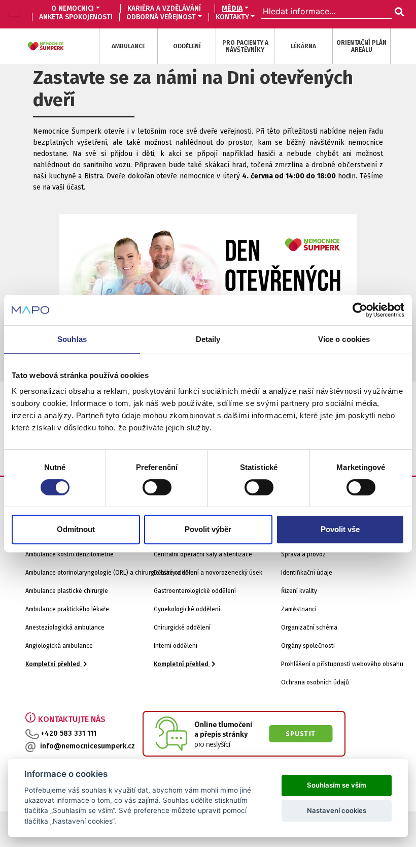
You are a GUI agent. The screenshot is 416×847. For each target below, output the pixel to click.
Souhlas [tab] (72, 339)
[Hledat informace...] (398, 12)
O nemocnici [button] (72, 8)
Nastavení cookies (336, 810)
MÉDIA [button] (232, 8)
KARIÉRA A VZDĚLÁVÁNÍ (164, 8)
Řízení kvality (299, 590)
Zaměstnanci (299, 609)
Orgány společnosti (308, 645)
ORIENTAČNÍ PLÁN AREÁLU (361, 46)
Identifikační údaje (306, 572)
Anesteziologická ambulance (65, 627)
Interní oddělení (175, 645)
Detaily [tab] (208, 339)
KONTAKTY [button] (232, 17)
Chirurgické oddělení (182, 627)
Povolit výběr (208, 529)
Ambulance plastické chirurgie (66, 590)
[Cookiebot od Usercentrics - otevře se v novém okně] (360, 310)
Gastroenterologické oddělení (195, 590)
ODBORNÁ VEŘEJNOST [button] (161, 17)
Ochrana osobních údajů (315, 682)
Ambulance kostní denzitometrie (69, 554)
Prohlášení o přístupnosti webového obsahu (342, 664)
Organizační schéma (309, 627)
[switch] (157, 487)
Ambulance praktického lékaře (67, 609)
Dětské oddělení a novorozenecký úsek (208, 572)
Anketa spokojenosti (76, 17)
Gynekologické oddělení (187, 609)
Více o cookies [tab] (344, 339)
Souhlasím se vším (336, 785)
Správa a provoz (303, 554)
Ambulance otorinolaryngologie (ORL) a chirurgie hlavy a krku (109, 572)
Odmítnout (76, 529)
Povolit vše (340, 529)
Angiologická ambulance (59, 645)
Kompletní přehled (53, 664)
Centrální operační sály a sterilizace (203, 554)
